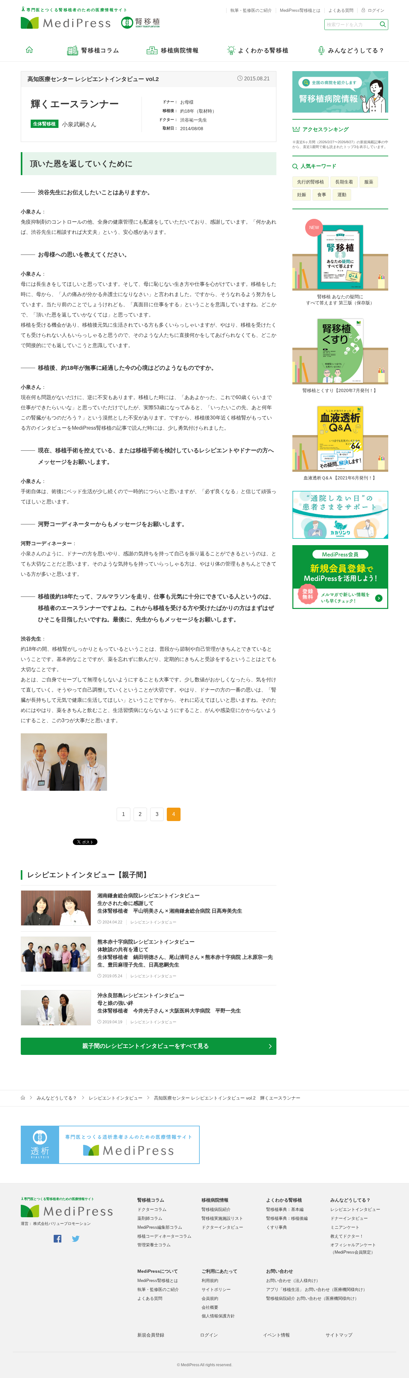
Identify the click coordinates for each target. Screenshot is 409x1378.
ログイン (375, 10)
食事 (321, 194)
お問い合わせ (279, 1271)
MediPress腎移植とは (300, 10)
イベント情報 (276, 1334)
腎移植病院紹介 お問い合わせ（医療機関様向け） (312, 1298)
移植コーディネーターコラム (164, 1236)
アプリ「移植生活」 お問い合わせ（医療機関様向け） (316, 1289)
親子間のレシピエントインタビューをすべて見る (145, 1046)
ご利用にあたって (219, 1271)
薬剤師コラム (149, 1218)
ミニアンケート (344, 1227)
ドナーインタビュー (349, 1218)
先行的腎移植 (310, 181)
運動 (341, 194)
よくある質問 (340, 10)
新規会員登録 (150, 1334)
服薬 (368, 181)
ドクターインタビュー (222, 1227)
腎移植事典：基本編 (285, 1209)
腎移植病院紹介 (216, 1209)
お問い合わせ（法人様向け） (293, 1280)
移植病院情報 (215, 1200)
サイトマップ (339, 1334)
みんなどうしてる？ (57, 1097)
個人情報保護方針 (218, 1316)
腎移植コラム (150, 1200)
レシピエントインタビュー (116, 1097)
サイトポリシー (216, 1289)
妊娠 (301, 194)
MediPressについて (157, 1271)
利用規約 (210, 1280)
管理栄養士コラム (154, 1244)
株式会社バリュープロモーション (62, 1223)
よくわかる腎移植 (284, 1200)
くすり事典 (276, 1227)
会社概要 (210, 1307)
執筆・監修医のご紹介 (251, 10)
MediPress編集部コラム (159, 1227)
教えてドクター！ (347, 1236)
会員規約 (210, 1298)
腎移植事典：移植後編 (287, 1218)
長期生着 (344, 181)
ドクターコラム (151, 1209)
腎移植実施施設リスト (222, 1218)
